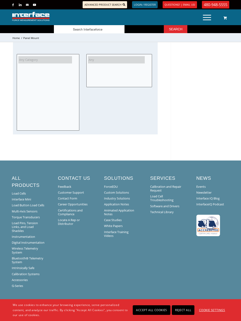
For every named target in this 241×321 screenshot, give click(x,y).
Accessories (20, 280)
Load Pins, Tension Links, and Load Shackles (25, 227)
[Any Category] (45, 59)
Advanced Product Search (102, 4)
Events (201, 186)
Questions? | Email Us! (180, 4)
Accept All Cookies (151, 310)
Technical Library (162, 212)
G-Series (17, 286)
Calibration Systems (26, 274)
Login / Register (145, 4)
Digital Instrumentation (28, 242)
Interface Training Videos (116, 234)
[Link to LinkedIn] (20, 4)
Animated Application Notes (119, 212)
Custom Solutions (116, 192)
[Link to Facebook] (13, 4)
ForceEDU (111, 186)
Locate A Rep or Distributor (69, 222)
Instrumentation (23, 237)
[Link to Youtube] (34, 4)
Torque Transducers (26, 217)
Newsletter (204, 192)
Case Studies (113, 220)
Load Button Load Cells (28, 205)
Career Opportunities (73, 204)
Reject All (183, 310)
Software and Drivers (164, 206)
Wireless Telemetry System (25, 250)
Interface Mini (21, 199)
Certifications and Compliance (70, 212)
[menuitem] (209, 16)
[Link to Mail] (27, 4)
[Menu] (207, 16)
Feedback (64, 186)
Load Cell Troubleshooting (161, 198)
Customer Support (71, 192)
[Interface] (46, 16)
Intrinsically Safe (23, 268)
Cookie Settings (212, 310)
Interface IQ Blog (208, 198)
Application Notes (116, 204)
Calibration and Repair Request (165, 188)
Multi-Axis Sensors (24, 211)
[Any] (116, 59)
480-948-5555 (215, 4)
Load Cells (19, 193)
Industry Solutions (117, 198)
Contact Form (67, 198)
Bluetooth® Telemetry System (27, 260)
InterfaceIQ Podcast (210, 204)
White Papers (113, 226)
